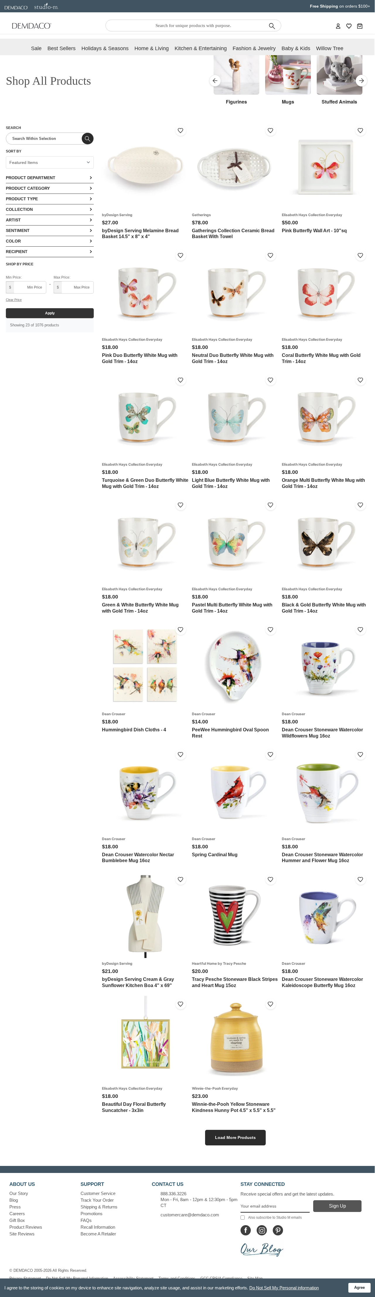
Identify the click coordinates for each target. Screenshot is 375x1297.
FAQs (86, 1220)
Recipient (17, 251)
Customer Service (98, 1193)
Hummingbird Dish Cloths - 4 (134, 729)
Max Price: (62, 277)
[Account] (338, 25)
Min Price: (14, 277)
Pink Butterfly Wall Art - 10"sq (314, 230)
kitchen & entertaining (201, 48)
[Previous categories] (215, 81)
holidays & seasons (105, 48)
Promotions (92, 1213)
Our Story (18, 1193)
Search (13, 128)
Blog (13, 1200)
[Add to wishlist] (180, 130)
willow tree (329, 48)
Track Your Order (97, 1200)
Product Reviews (25, 1227)
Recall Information (98, 1227)
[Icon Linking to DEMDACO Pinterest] (278, 1230)
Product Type (22, 198)
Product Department (30, 177)
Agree (359, 1287)
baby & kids (296, 48)
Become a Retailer (98, 1233)
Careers (17, 1213)
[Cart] (360, 25)
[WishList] (349, 25)
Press (15, 1206)
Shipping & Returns (99, 1206)
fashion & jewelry (254, 48)
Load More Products (235, 1137)
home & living (151, 48)
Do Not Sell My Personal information (284, 1287)
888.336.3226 (173, 1193)
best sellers (61, 48)
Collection (19, 209)
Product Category (28, 188)
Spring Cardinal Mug (215, 854)
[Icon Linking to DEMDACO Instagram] (262, 1230)
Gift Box (17, 1220)
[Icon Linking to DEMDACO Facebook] (246, 1230)
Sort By (13, 151)
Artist (13, 220)
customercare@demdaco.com (190, 1214)
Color (13, 241)
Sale (36, 48)
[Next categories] (361, 81)
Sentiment (18, 230)
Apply (50, 313)
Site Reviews (22, 1233)
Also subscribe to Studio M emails (275, 1217)
